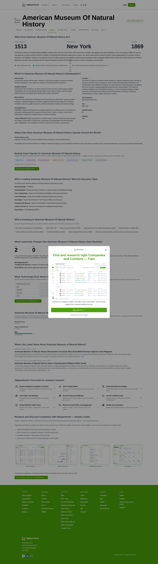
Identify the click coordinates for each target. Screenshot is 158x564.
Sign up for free (78, 310)
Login (86, 315)
